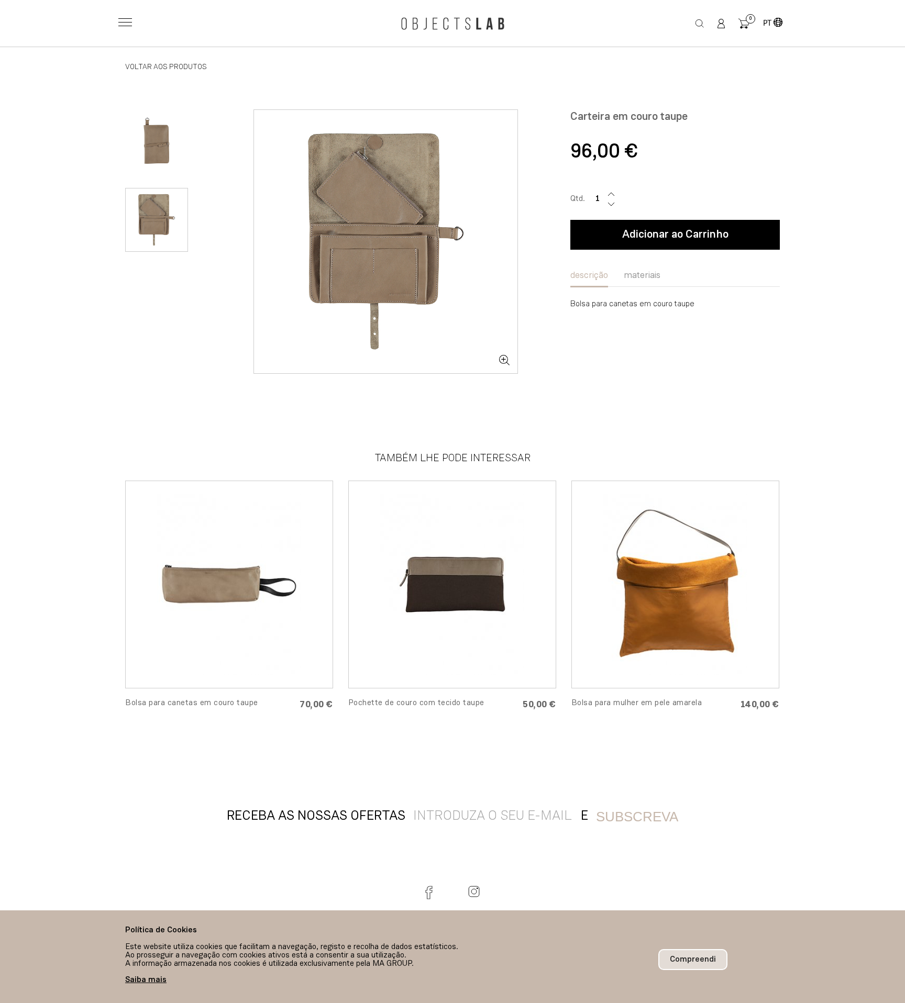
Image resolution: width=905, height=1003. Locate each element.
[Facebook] (431, 891)
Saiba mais (146, 980)
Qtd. (577, 199)
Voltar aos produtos (166, 67)
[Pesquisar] (700, 23)
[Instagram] (474, 891)
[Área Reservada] (721, 23)
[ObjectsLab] (452, 23)
